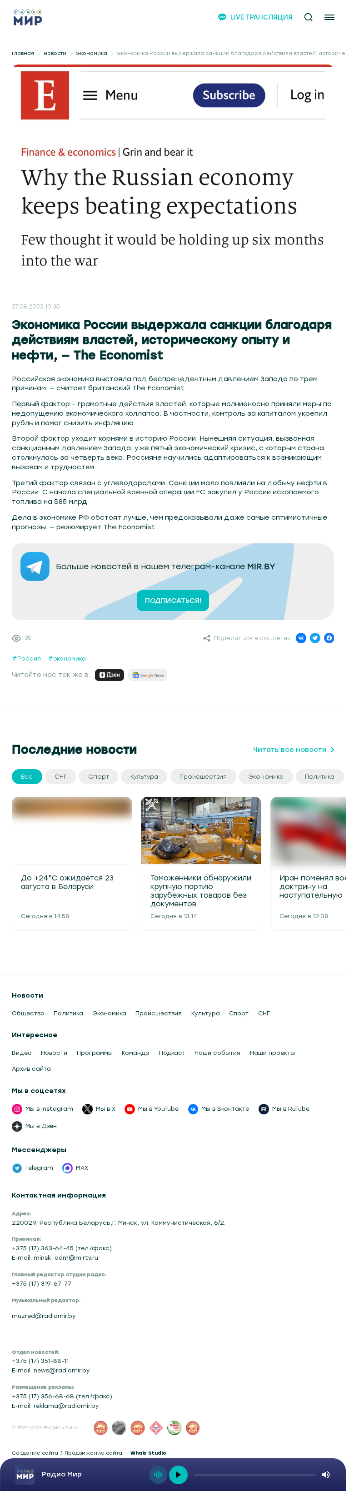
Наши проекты (272, 1052)
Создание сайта (35, 1453)
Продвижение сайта (93, 1453)
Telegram (39, 1167)
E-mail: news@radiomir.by (51, 1370)
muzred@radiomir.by (44, 1315)
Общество (28, 1013)
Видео (22, 1052)
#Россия (26, 658)
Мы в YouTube (158, 1108)
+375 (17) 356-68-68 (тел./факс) (62, 1396)
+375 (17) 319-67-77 (41, 1283)
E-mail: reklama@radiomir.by (55, 1405)
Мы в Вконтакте (225, 1108)
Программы (95, 1052)
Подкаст (172, 1052)
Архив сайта (31, 1068)
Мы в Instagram (49, 1108)
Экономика (91, 53)
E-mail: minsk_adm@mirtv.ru (55, 1257)
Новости (55, 53)
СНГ (264, 1013)
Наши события (217, 1052)
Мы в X (105, 1108)
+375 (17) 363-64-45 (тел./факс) (62, 1248)
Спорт (239, 1013)
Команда (136, 1052)
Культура (205, 1013)
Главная (23, 53)
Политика (68, 1013)
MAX (82, 1167)
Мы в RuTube (290, 1108)
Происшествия (158, 1013)
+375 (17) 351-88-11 (40, 1360)
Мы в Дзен (41, 1126)
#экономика (67, 658)
